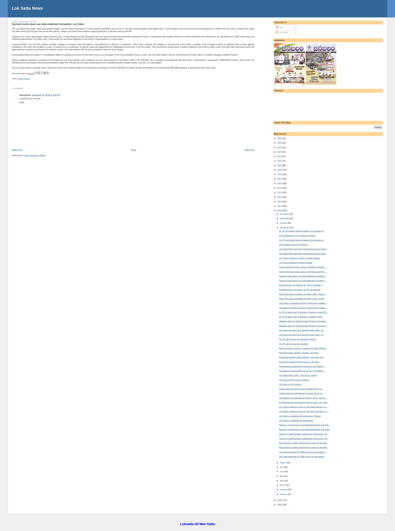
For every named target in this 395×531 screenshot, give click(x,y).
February (284, 489)
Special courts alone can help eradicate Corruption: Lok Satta (48, 24)
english (20, 79)
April (282, 481)
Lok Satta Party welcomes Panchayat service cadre (302, 254)
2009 (279, 500)
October (283, 223)
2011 (279, 206)
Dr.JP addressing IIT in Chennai (293, 244)
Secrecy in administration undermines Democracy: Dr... (303, 434)
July (282, 467)
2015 (279, 188)
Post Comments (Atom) (35, 155)
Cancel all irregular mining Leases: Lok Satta (299, 362)
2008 (279, 505)
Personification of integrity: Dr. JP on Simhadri (299, 290)
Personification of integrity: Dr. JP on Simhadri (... (301, 285)
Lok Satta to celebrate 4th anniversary (296, 420)
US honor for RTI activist (290, 384)
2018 (279, 174)
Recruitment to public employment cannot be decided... (303, 443)
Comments (283, 32)
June (282, 471)
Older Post (249, 150)
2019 (279, 170)
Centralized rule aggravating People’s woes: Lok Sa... (303, 398)
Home (133, 150)
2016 (279, 183)
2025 (279, 143)
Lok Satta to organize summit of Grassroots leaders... (303, 303)
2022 (279, 156)
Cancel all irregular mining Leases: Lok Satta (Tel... (302, 357)
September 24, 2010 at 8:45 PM (46, 95)
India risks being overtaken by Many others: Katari (301, 299)
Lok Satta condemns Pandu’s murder (295, 262)
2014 (279, 192)
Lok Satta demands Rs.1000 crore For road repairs (301, 456)
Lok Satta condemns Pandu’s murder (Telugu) (299, 258)
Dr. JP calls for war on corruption (293, 344)
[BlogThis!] (38, 72)
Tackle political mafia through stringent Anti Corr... (301, 389)
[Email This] (35, 72)
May (282, 476)
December (284, 214)
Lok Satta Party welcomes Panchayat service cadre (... (304, 249)
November (284, 218)
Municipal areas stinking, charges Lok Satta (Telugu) (302, 348)
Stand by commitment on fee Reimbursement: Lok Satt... (304, 425)
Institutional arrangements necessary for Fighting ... (302, 366)
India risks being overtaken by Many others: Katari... (302, 294)
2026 (279, 138)
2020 (279, 165)
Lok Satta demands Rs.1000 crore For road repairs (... (303, 452)
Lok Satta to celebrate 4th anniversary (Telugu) (300, 416)
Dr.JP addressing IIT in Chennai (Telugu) (297, 236)
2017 (279, 179)
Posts (281, 27)
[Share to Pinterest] (47, 72)
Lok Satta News (27, 8)
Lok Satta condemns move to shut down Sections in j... (304, 407)
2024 (279, 147)
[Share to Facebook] (44, 72)
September (285, 227)
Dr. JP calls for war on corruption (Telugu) (297, 339)
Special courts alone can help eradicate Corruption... (302, 276)
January (283, 494)
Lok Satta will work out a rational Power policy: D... (302, 330)
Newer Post (17, 150)
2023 (279, 152)
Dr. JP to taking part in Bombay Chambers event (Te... (303, 312)
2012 (279, 201)
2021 (279, 161)
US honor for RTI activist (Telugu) (294, 380)
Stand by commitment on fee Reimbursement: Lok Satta (304, 429)
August (283, 462)
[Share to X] (41, 72)
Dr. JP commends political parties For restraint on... (302, 231)
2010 (279, 210)
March (283, 485)
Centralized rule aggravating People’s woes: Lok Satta (303, 402)
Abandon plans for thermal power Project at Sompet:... (303, 321)
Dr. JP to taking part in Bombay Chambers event (300, 317)
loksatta (27, 79)
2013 (279, 197)
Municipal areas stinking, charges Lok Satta (298, 353)
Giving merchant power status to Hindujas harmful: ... (303, 267)
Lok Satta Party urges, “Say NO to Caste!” (298, 375)
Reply (21, 102)
